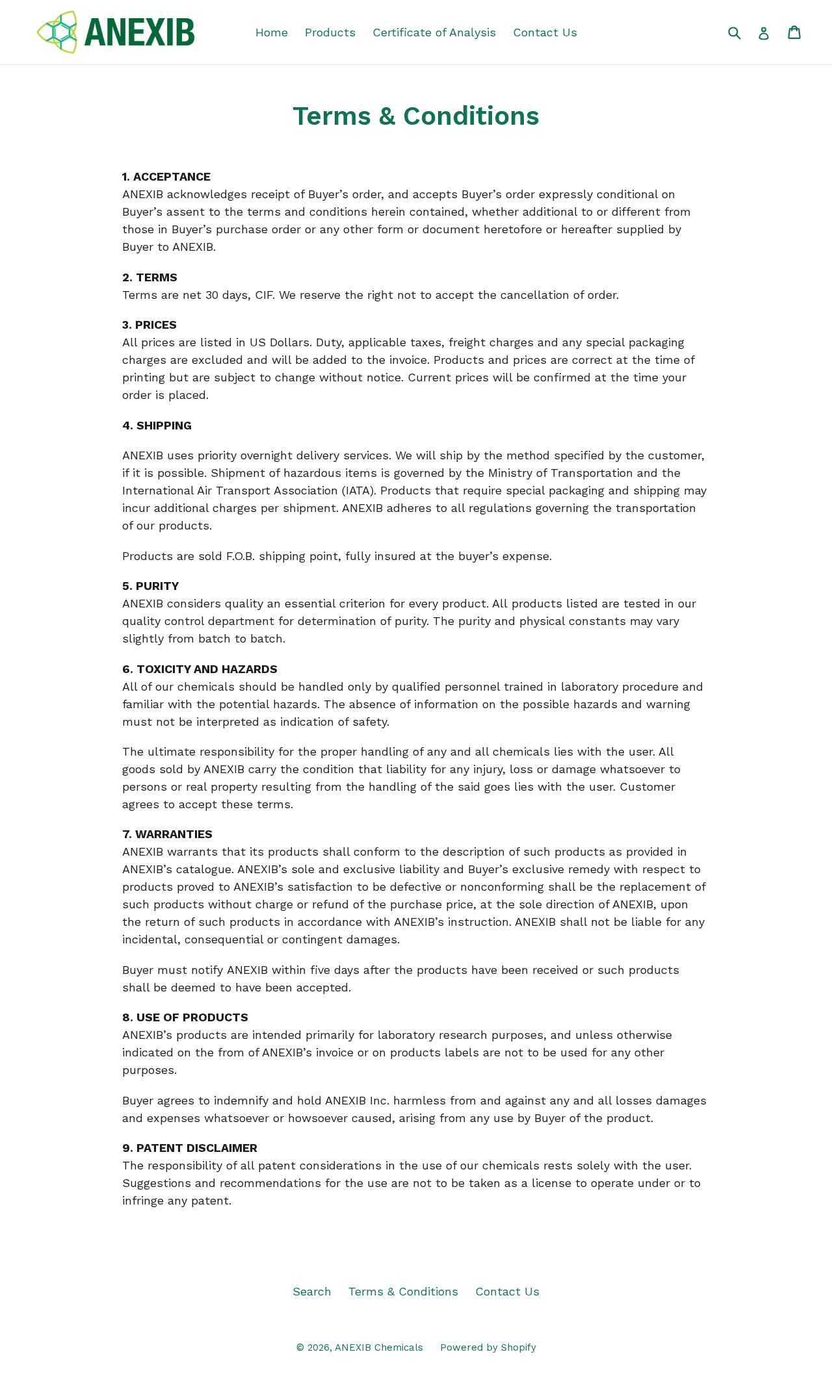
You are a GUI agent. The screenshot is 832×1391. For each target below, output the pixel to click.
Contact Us (545, 32)
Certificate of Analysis (434, 32)
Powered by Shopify (488, 1347)
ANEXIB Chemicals (379, 1347)
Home (271, 32)
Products (330, 32)
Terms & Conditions (403, 1291)
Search (312, 1291)
